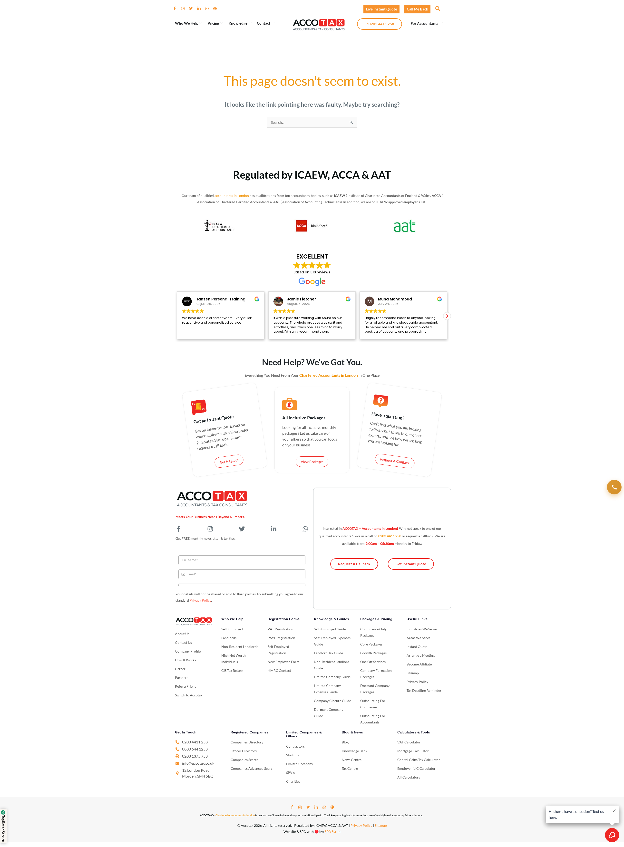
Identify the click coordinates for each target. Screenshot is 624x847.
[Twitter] (192, 8)
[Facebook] (176, 8)
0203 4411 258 (389, 536)
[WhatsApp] (209, 8)
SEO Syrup (333, 831)
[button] (437, 8)
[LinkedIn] (201, 8)
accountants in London (231, 195)
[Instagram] (184, 8)
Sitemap (381, 825)
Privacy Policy (200, 600)
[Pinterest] (217, 8)
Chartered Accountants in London (235, 815)
